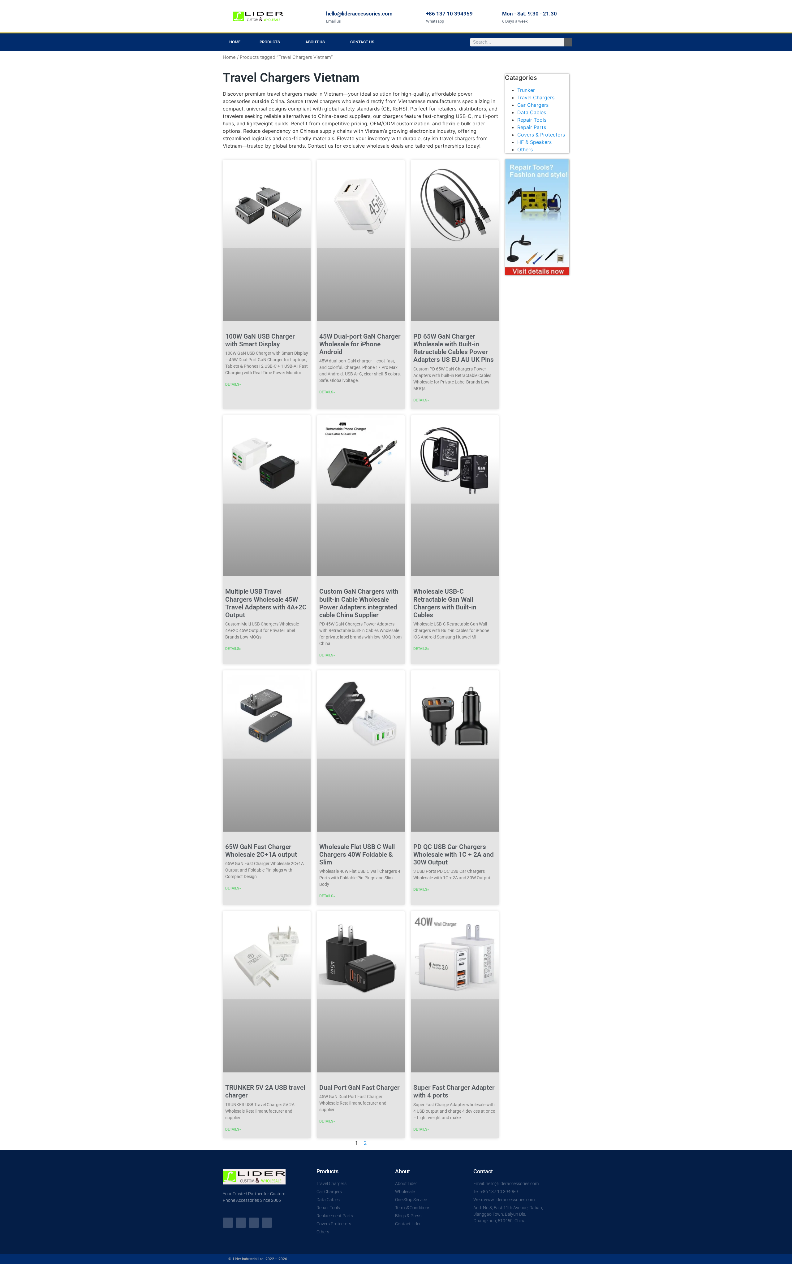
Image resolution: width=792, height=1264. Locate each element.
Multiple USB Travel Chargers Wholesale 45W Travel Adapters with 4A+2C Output (266, 603)
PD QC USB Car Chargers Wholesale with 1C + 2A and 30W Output (453, 854)
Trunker (526, 90)
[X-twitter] (228, 1223)
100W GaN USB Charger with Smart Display (260, 340)
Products (270, 42)
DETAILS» (233, 384)
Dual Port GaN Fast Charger (359, 1087)
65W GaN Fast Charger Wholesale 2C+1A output (261, 850)
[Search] (568, 42)
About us (315, 42)
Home (234, 42)
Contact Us (362, 42)
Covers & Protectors (541, 135)
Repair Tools (531, 120)
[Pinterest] (267, 1223)
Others (525, 149)
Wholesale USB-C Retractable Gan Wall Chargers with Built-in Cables (444, 603)
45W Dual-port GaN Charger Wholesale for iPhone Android (360, 344)
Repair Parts (531, 127)
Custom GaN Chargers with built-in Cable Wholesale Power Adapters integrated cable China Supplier (358, 603)
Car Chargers (533, 105)
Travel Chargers (535, 97)
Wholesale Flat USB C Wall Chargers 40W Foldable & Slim (357, 854)
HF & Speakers (534, 142)
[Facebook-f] (241, 1223)
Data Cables (531, 112)
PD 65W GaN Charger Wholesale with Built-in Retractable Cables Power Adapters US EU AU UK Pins (453, 348)
